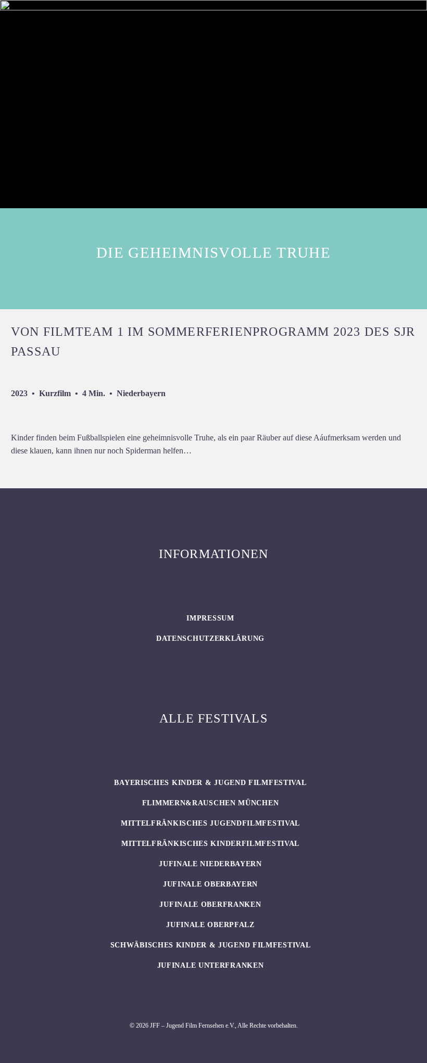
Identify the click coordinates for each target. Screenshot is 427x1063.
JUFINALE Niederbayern (210, 864)
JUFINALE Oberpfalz (210, 925)
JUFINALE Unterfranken (210, 965)
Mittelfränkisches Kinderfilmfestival (210, 843)
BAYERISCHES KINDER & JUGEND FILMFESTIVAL (210, 783)
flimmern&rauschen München (210, 803)
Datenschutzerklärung (210, 638)
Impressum (210, 618)
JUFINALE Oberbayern (210, 884)
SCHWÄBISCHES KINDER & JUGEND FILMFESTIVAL (210, 945)
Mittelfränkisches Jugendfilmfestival (210, 823)
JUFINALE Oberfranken (210, 904)
